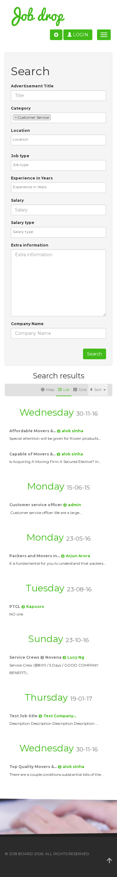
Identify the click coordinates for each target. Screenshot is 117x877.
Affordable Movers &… (33, 430)
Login (80, 35)
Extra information (29, 245)
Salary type (22, 222)
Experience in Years (32, 178)
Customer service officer (36, 504)
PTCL (15, 606)
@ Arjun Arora (75, 555)
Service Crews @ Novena (35, 657)
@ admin (72, 504)
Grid (82, 389)
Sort (98, 389)
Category (21, 108)
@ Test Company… (57, 716)
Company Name (27, 323)
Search (94, 354)
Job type (20, 155)
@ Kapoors (32, 606)
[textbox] (53, 117)
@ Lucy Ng (73, 657)
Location (20, 130)
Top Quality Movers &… (33, 766)
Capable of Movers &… (32, 454)
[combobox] (58, 117)
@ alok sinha (70, 430)
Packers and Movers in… (35, 555)
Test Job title (23, 716)
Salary (17, 200)
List (66, 389)
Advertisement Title (32, 86)
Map (50, 389)
